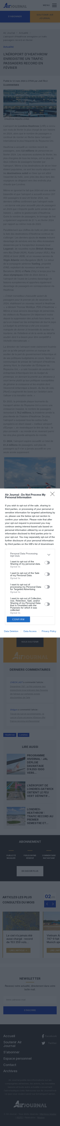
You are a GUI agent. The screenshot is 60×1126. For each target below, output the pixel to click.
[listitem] (30, 554)
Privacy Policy (49, 631)
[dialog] (30, 563)
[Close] (53, 495)
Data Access (30, 631)
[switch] (47, 562)
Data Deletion (11, 631)
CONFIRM (18, 619)
